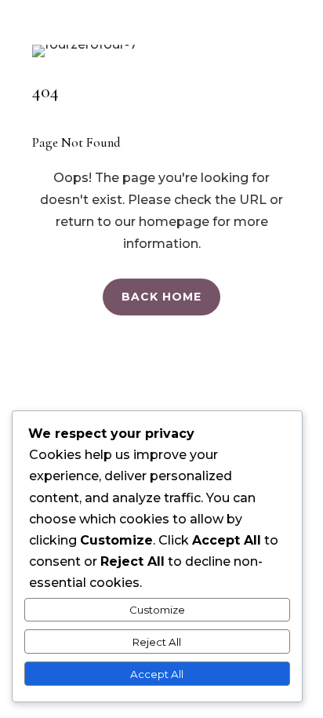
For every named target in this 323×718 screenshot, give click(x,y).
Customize (157, 609)
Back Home (161, 297)
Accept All (156, 674)
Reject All (156, 642)
